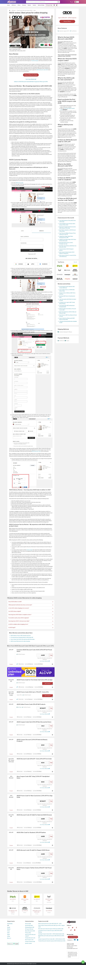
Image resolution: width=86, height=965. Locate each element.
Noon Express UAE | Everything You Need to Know (68, 315)
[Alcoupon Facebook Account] (76, 927)
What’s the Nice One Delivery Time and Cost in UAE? (67, 309)
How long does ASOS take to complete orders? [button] (19, 614)
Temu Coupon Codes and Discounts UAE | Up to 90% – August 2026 (51, 926)
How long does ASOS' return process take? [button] (18, 621)
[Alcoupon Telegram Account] (74, 930)
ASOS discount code (36, 451)
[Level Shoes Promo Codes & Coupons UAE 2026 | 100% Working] (49, 896)
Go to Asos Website (30, 79)
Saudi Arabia (9, 923)
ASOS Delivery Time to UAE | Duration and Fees (21, 635)
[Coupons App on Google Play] (54, 5)
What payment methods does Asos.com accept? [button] (20, 604)
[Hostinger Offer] (31, 672)
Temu (25, 902)
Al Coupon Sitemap (29, 929)
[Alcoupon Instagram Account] (68, 927)
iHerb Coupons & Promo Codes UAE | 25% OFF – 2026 (49, 923)
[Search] (58, 2)
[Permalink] (17, 664)
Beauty (29, 5)
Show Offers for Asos (30, 75)
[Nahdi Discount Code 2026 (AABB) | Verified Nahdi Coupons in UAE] (75, 274)
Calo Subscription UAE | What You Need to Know (67, 300)
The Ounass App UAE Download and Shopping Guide (66, 306)
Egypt (8, 934)
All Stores (14, 5)
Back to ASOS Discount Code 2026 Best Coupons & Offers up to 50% (31, 81)
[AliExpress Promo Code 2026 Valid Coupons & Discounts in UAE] (67, 278)
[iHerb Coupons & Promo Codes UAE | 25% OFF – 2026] (13, 896)
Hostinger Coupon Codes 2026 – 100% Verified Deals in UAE (51, 934)
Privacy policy (28, 932)
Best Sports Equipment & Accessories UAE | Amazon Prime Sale (67, 227)
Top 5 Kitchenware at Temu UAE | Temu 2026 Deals (67, 221)
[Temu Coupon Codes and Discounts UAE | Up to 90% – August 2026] (25, 896)
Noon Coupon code (29, 939)
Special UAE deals (29, 925)
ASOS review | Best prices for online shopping (20, 641)
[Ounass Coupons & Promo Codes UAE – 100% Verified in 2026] (37, 908)
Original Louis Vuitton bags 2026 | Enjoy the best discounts (67, 240)
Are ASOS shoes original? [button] (14, 611)
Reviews (24, 5)
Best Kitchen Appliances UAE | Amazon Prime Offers (67, 230)
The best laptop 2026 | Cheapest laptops (66, 249)
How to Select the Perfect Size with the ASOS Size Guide (23, 639)
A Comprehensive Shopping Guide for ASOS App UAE (22, 637)
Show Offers (67, 21)
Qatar (8, 932)
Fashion (34, 5)
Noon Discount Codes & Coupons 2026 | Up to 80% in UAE (50, 928)
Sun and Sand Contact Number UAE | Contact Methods (67, 287)
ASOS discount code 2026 (42, 69)
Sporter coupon (28, 943)
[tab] (30, 601)
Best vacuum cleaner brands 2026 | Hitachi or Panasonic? (66, 253)
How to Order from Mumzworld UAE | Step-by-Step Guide (67, 319)
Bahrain (8, 929)
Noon (37, 901)
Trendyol (49, 912)
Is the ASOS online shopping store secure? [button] (18, 608)
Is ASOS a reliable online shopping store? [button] (18, 624)
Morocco (9, 938)
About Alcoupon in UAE (30, 930)
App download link (72, 937)
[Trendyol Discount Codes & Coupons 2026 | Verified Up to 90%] (49, 908)
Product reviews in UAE (30, 941)
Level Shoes (49, 902)
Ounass (37, 913)
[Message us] (83, 962)
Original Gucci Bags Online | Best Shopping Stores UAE (66, 237)
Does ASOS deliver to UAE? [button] (15, 601)
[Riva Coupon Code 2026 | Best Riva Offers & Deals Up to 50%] (59, 278)
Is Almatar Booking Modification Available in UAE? (68, 322)
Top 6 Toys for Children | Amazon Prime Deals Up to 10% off (67, 234)
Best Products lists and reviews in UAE (24, 10)
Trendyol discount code (30, 937)
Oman (8, 930)
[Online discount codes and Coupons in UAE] (9, 10)
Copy (51, 655)
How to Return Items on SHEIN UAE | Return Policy (67, 290)
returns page (29, 549)
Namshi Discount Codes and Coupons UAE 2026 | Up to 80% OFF (51, 936)
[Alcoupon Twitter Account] (72, 927)
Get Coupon (47, 683)
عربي (72, 2)
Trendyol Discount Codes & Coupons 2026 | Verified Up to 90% (51, 940)
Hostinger (13, 913)
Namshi (24, 912)
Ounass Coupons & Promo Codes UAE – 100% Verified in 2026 (51, 939)
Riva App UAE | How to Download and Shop (67, 296)
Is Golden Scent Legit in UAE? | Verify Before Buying (67, 303)
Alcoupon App (49, 5)
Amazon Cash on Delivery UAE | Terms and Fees (67, 293)
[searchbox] (41, 2)
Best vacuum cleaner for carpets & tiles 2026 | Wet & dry (67, 256)
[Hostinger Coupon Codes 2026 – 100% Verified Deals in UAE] (13, 908)
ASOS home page (19, 182)
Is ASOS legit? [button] (11, 627)
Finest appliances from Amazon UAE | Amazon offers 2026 (67, 224)
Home (8, 5)
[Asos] (67, 12)
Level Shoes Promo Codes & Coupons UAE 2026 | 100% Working (50, 931)
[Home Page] (11, 1)
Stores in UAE (28, 923)
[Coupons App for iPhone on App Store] (56, 5)
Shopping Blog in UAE (29, 927)
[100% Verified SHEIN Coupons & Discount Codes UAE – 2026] (75, 278)
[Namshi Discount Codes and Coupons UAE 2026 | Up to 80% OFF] (25, 908)
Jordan (8, 936)
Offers (19, 5)
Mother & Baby (41, 5)
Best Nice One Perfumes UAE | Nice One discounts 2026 (67, 246)
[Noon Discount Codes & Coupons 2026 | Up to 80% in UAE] (37, 896)
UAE (8, 925)
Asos (34, 10)
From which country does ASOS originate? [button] (18, 617)
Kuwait (8, 927)
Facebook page (34, 60)
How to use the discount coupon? (30, 935)
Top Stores (61, 262)
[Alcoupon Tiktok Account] (71, 930)
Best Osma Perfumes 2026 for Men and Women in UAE (67, 312)
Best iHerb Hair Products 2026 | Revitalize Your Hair (66, 243)
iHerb (13, 901)
